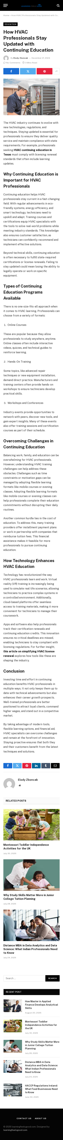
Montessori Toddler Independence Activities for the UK (41, 1025)
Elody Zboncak (20, 58)
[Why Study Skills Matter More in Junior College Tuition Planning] (31, 875)
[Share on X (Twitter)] (28, 71)
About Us (40, 1118)
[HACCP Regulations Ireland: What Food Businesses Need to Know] (13, 1090)
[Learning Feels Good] (31, 5)
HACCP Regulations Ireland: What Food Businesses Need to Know (41, 1089)
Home (6, 15)
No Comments (13, 63)
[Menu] (5, 5)
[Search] (58, 5)
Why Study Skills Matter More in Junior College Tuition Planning (42, 1045)
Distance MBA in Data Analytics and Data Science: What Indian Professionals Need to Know (30, 949)
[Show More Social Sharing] (56, 71)
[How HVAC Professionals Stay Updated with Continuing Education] (31, 97)
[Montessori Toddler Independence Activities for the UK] (31, 824)
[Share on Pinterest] (44, 71)
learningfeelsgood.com (15, 1130)
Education (10, 24)
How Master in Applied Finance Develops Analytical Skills (41, 1004)
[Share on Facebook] (11, 71)
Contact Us (24, 1118)
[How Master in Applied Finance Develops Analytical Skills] (13, 1005)
